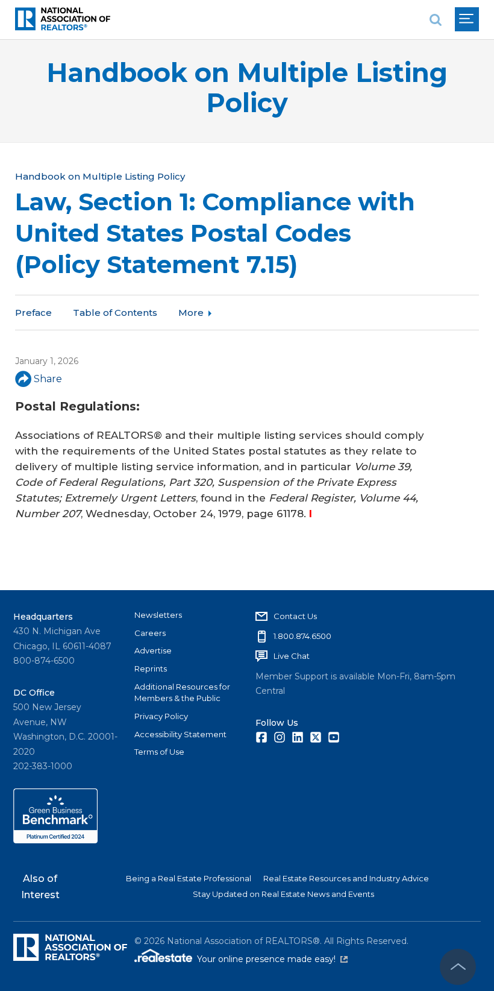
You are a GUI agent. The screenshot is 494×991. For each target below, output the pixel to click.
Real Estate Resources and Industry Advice (346, 878)
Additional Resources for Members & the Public (182, 692)
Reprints (150, 668)
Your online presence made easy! (272, 959)
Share (48, 379)
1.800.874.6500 (302, 636)
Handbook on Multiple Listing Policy (247, 88)
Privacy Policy (161, 716)
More (191, 312)
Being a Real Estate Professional (188, 878)
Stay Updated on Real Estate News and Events (283, 894)
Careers (150, 633)
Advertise (153, 650)
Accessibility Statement (180, 734)
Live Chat (292, 656)
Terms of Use (159, 752)
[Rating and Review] (55, 840)
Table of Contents (115, 312)
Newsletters (158, 615)
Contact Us (295, 616)
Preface (33, 312)
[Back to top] (458, 967)
